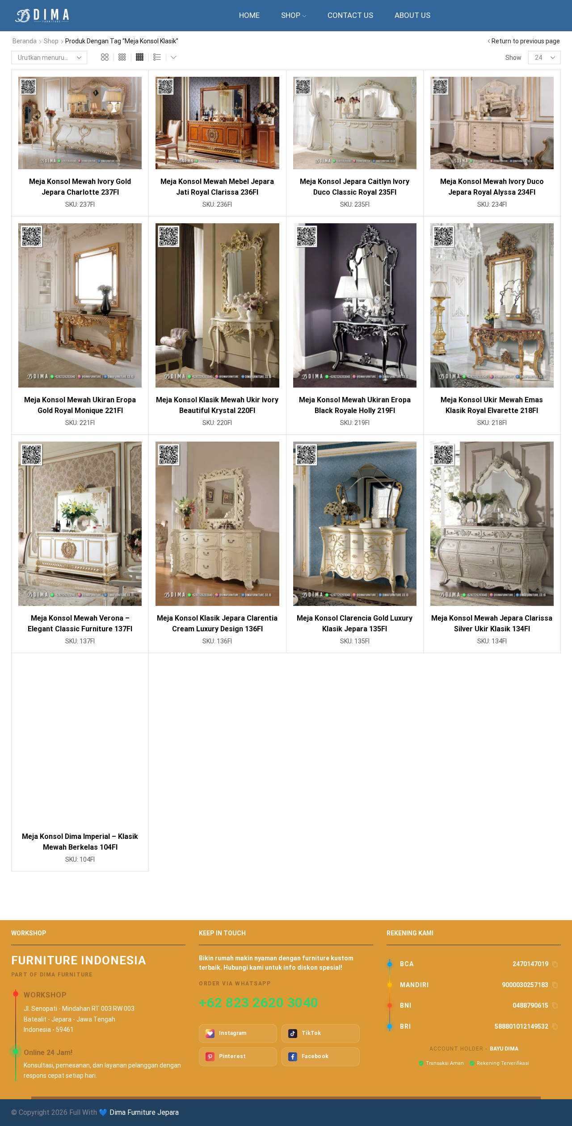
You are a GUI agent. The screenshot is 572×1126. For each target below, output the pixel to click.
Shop (290, 15)
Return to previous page (526, 41)
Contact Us (350, 15)
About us (412, 15)
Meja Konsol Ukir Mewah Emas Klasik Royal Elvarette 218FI (492, 405)
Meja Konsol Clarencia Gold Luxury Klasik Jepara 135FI (354, 623)
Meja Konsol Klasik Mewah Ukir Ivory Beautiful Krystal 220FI (217, 405)
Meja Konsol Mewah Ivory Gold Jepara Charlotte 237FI (80, 186)
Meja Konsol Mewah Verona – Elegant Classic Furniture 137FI (80, 623)
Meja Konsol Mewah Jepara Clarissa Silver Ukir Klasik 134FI (491, 623)
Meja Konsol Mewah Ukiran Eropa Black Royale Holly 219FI (355, 405)
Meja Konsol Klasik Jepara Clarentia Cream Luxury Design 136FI (217, 623)
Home (249, 15)
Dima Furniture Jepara (144, 1112)
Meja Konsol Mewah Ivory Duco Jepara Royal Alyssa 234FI (492, 186)
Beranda (25, 41)
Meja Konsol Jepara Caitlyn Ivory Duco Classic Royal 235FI (354, 186)
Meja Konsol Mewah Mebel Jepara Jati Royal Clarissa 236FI (217, 186)
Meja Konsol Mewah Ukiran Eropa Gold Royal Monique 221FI (80, 405)
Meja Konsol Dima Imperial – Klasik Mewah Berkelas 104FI (80, 841)
